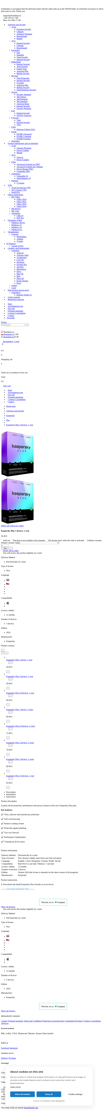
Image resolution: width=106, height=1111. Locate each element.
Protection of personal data (53, 1021)
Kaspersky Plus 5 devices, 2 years (20, 759)
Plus (8, 420)
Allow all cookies (22, 1094)
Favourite (11, 318)
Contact (11, 315)
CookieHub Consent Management (53, 1101)
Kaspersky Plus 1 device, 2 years (19, 709)
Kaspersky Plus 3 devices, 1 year (19, 676)
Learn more (15, 1087)
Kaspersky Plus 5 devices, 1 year (19, 425)
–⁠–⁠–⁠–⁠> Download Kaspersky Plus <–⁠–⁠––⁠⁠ (18, 889)
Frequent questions (15, 311)
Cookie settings (75, 1094)
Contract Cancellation (16, 313)
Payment (12, 1058)
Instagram (14, 1048)
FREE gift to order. (11, 551)
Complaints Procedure (74, 1021)
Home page (11, 406)
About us (5, 1023)
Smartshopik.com (31, 1108)
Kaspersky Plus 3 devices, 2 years (20, 743)
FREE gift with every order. (12, 526)
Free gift (11, 308)
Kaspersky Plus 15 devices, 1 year (20, 776)
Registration (8, 341)
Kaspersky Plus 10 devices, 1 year (20, 693)
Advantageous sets (15, 306)
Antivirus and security (15, 411)
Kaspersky (10, 415)
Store (10, 304)
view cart (7, 386)
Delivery (4, 1058)
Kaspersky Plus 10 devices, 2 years (20, 726)
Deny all (48, 1094)
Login (16, 341)
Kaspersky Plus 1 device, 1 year (19, 660)
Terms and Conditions (33, 1021)
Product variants (7, 543)
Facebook (5, 1048)
